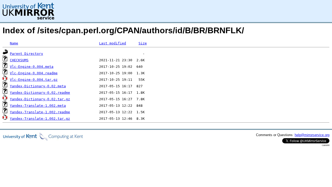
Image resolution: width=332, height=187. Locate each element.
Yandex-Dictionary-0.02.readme (40, 93)
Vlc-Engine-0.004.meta (31, 67)
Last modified (112, 43)
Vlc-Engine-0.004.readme (34, 73)
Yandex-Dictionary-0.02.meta (38, 86)
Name (14, 43)
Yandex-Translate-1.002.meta (38, 106)
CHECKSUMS (19, 60)
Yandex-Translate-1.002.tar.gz (40, 119)
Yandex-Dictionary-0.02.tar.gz (40, 99)
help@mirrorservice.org (312, 135)
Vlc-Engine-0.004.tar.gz (34, 80)
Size (143, 43)
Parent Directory (26, 54)
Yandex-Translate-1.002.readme (40, 112)
